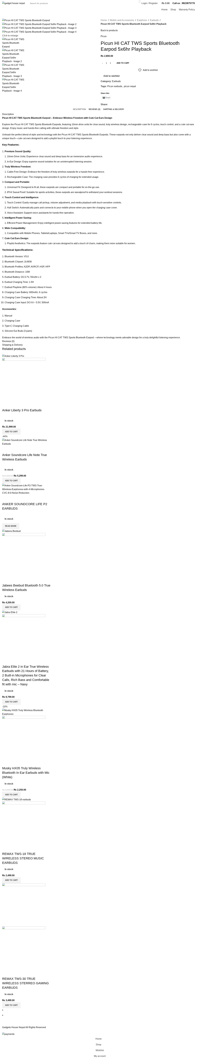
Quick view (13, 404)
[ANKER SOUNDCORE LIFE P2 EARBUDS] (26, 489)
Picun (104, 36)
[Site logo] (13, 3)
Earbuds (154, 20)
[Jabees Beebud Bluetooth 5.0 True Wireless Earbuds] (11, 531)
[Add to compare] (5, 404)
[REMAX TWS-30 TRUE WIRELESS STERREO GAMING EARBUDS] (23, 904)
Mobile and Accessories (122, 20)
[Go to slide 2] (100, 1015)
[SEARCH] (140, 1)
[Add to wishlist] (21, 404)
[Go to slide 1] (100, 1010)
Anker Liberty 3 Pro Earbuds (22, 410)
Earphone (142, 20)
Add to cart (123, 63)
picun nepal (130, 86)
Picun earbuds (114, 86)
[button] (11, 432)
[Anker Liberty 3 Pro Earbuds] (13, 356)
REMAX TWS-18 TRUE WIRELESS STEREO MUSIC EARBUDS (23, 858)
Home (104, 20)
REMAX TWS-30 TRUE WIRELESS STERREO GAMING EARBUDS (25, 983)
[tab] (79, 109)
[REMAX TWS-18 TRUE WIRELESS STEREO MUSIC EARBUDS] (16, 799)
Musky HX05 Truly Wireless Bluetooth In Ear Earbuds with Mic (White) (25, 772)
